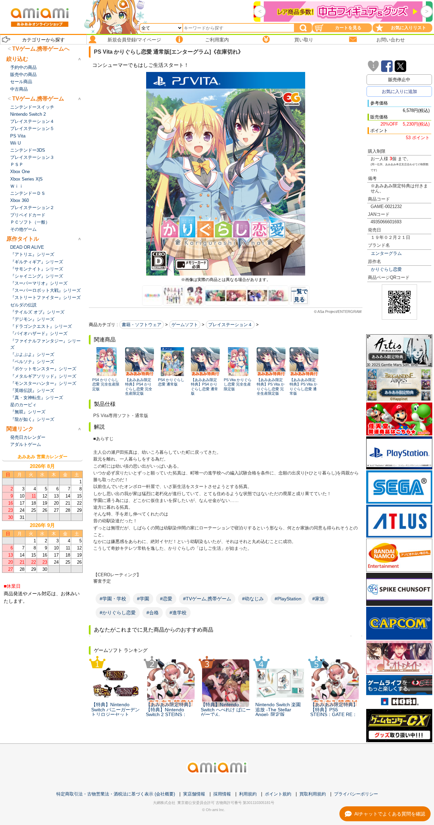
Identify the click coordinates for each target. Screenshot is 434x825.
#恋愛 (166, 598)
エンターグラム (386, 253)
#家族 (318, 598)
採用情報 (222, 793)
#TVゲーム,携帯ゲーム (207, 598)
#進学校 (178, 612)
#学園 (143, 598)
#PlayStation (288, 598)
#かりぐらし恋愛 (118, 612)
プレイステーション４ (230, 324)
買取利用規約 (312, 793)
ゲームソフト (185, 324)
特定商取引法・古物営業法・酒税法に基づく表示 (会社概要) (115, 793)
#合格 (152, 612)
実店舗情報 (194, 793)
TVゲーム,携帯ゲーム (38, 98)
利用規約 (248, 793)
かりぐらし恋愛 (386, 269)
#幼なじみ (253, 598)
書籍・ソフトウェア (141, 324)
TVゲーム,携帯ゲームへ (41, 49)
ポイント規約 (278, 793)
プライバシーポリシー (356, 793)
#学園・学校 (113, 598)
